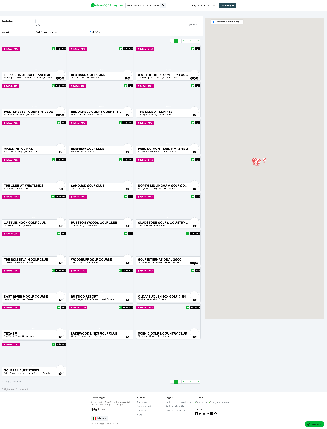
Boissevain (9, 262)
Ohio (81, 225)
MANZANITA (10, 151)
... (194, 41)
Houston (8, 299)
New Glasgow (77, 299)
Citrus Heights (145, 77)
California (157, 77)
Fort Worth (9, 336)
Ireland (27, 225)
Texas (16, 299)
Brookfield (76, 114)
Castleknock (10, 225)
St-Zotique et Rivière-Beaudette (19, 77)
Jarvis (74, 188)
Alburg (74, 336)
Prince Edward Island (95, 299)
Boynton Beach (11, 114)
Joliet (73, 262)
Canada (48, 77)
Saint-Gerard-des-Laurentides (18, 373)
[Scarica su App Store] (201, 402)
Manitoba (153, 225)
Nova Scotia (88, 114)
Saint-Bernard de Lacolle (150, 262)
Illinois (83, 77)
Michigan (150, 336)
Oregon (20, 151)
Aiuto (139, 414)
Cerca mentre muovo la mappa (228, 22)
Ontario (83, 151)
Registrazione (198, 5)
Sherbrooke (143, 299)
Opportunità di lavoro (147, 406)
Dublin (20, 225)
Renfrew (75, 151)
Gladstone (143, 225)
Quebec (39, 77)
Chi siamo (142, 402)
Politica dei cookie (175, 406)
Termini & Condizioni (176, 410)
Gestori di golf (227, 5)
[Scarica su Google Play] (219, 402)
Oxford (74, 225)
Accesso (212, 5)
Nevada (152, 114)
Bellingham (143, 188)
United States (93, 77)
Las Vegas (143, 114)
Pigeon (141, 336)
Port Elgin (8, 188)
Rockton (75, 77)
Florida (23, 114)
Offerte (98, 32)
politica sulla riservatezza (178, 402)
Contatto (141, 410)
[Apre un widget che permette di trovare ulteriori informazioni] (314, 424)
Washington (155, 188)
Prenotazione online (49, 32)
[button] (6, 58)
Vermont (82, 336)
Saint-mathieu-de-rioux (149, 151)
